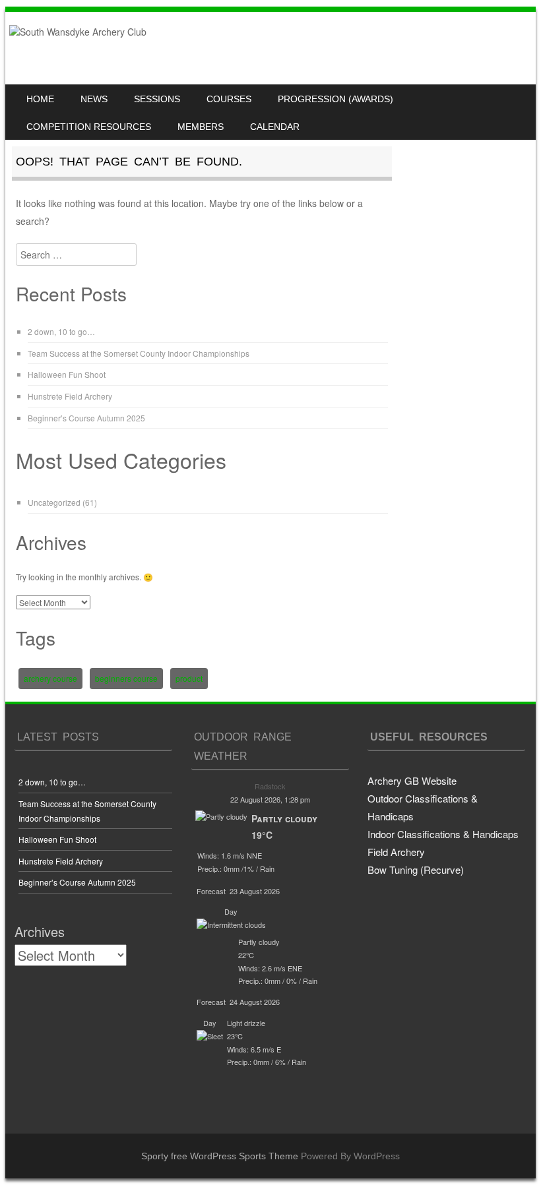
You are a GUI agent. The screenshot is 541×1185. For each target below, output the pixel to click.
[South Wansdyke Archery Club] (77, 31)
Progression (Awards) (335, 99)
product (189, 678)
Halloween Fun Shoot (67, 374)
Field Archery (396, 852)
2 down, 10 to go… (61, 331)
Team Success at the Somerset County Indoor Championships (138, 353)
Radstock (270, 786)
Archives (40, 931)
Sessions (157, 99)
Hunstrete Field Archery (70, 396)
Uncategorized (54, 502)
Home (40, 99)
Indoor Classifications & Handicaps (443, 834)
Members (200, 126)
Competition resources (88, 126)
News (94, 99)
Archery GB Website (412, 780)
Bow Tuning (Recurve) (415, 869)
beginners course (126, 678)
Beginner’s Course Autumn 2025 (86, 417)
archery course (50, 678)
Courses (229, 99)
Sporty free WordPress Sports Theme (219, 1156)
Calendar (275, 126)
